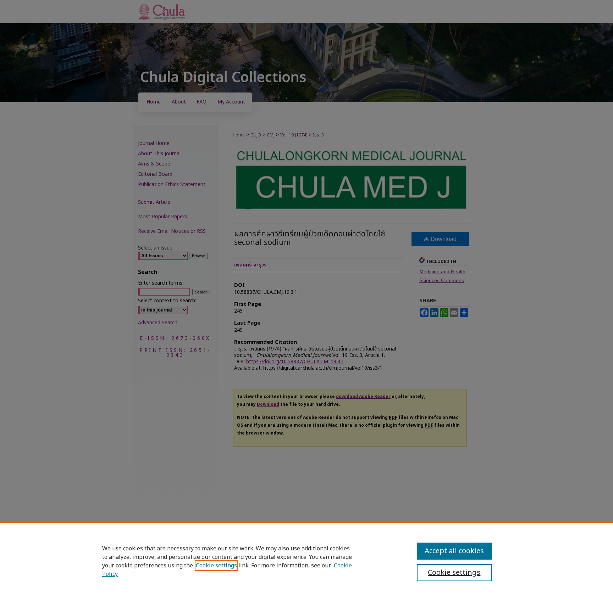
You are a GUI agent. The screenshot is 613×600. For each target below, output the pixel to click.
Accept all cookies (454, 551)
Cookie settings (216, 565)
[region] (306, 561)
